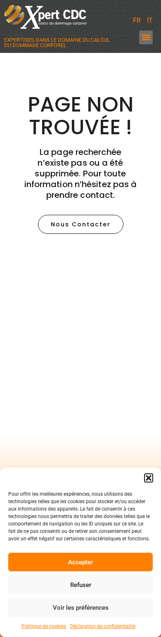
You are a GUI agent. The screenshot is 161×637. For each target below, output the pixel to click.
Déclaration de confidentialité (102, 626)
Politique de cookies (43, 626)
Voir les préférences (81, 607)
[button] (148, 478)
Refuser (80, 585)
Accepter (80, 562)
